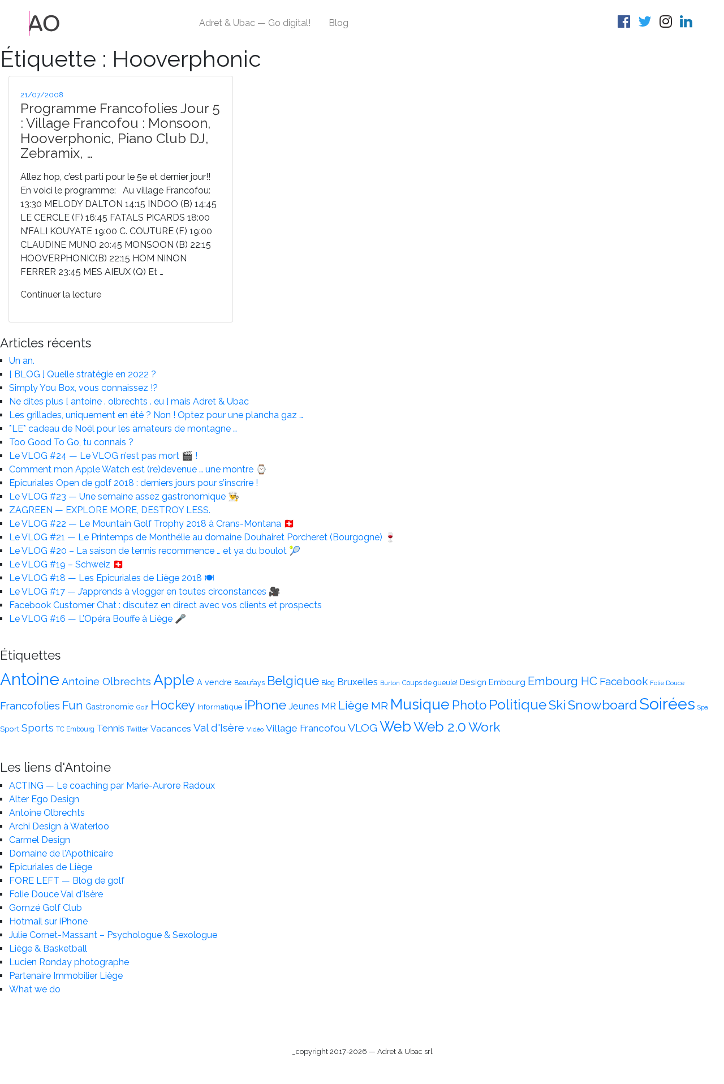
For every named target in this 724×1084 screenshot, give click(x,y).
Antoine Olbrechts (106, 681)
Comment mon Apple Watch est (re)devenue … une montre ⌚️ (138, 469)
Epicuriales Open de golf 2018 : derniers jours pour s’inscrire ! (133, 483)
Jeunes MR (312, 706)
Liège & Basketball (48, 948)
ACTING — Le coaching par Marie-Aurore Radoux (112, 785)
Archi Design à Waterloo (59, 826)
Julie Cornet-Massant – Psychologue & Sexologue (113, 935)
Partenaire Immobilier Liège (66, 975)
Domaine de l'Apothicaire (61, 853)
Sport (9, 728)
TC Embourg (75, 729)
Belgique (293, 681)
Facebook (624, 681)
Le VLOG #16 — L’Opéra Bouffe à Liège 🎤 (97, 618)
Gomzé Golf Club (45, 907)
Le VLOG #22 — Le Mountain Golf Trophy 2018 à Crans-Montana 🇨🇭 (152, 523)
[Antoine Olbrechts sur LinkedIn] (688, 23)
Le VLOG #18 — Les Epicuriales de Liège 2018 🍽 (111, 578)
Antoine (29, 679)
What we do (35, 989)
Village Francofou (306, 728)
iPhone (265, 704)
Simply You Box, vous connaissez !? (83, 387)
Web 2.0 (439, 727)
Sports (37, 728)
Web (395, 726)
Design (473, 682)
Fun (72, 705)
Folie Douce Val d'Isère (56, 894)
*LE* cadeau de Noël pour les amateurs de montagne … (123, 428)
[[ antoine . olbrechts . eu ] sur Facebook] (626, 23)
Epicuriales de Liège (50, 867)
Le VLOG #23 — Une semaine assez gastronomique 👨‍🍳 (124, 496)
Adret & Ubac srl (405, 1051)
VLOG (362, 727)
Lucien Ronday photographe (69, 962)
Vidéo (255, 729)
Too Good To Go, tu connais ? (71, 442)
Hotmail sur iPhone (48, 921)
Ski (557, 705)
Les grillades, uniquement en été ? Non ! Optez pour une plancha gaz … (156, 415)
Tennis (110, 728)
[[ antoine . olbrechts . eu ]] (44, 22)
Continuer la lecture (60, 294)
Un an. (22, 360)
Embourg (507, 682)
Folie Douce (667, 683)
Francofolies (30, 705)
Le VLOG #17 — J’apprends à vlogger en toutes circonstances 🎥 (144, 591)
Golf (142, 707)
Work (484, 726)
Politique (517, 704)
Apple (174, 680)
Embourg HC (562, 681)
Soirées (667, 703)
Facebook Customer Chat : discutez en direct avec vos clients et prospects (165, 605)
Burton (390, 682)
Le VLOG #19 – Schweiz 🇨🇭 (66, 564)
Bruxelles (357, 681)
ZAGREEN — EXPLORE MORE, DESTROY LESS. (109, 510)
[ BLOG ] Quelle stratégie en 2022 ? (82, 374)
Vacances (170, 728)
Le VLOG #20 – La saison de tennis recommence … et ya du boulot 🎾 (154, 550)
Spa (702, 707)
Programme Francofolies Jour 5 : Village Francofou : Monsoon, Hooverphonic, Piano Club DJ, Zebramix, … (120, 130)
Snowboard (602, 704)
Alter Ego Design (44, 799)
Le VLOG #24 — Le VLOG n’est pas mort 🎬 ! (103, 455)
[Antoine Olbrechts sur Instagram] (667, 23)
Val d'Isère (218, 727)
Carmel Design (39, 839)
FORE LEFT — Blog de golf (66, 880)
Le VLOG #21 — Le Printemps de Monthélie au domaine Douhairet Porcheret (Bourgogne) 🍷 (202, 537)
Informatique (219, 706)
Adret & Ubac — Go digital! (255, 23)
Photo (469, 705)
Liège (353, 705)
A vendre (214, 682)
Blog (338, 23)
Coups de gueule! (430, 683)
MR (379, 705)
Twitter (137, 729)
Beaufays (249, 683)
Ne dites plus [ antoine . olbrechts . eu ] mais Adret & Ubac (129, 401)
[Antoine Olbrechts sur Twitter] (646, 23)
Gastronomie (109, 706)
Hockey (172, 705)
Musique (420, 704)
